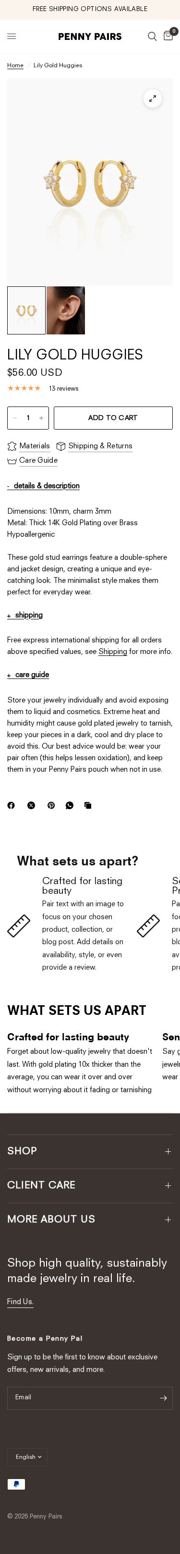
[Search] (152, 36)
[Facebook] (13, 805)
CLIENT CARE (41, 1186)
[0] (166, 36)
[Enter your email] (163, 1398)
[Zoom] (153, 98)
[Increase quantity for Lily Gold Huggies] (41, 418)
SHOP (22, 1152)
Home (15, 66)
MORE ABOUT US (51, 1220)
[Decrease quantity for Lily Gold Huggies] (15, 418)
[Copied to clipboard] (90, 805)
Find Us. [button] (20, 1302)
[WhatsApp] (71, 805)
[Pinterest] (53, 805)
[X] (33, 805)
